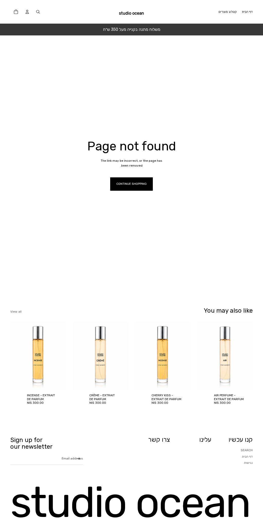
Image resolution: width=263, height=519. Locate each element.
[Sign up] (78, 458)
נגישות (248, 463)
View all (16, 311)
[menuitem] (247, 11)
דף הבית (247, 456)
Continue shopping (131, 184)
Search (247, 450)
